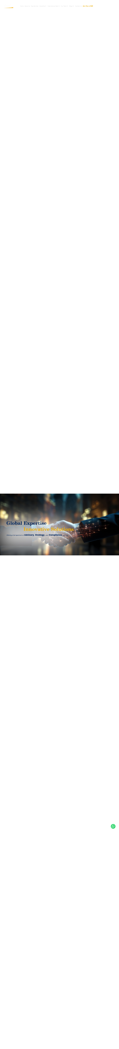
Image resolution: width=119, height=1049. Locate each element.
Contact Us (78, 6)
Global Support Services (85, 14)
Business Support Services (97, 14)
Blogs (71, 6)
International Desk (53, 6)
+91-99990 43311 (111, 2)
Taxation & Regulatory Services (37, 14)
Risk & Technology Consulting (23, 14)
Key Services (34, 6)
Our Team (64, 6)
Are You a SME (88, 6)
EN (112, 6)
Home (22, 6)
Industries (42, 6)
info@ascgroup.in (99, 2)
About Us (27, 6)
